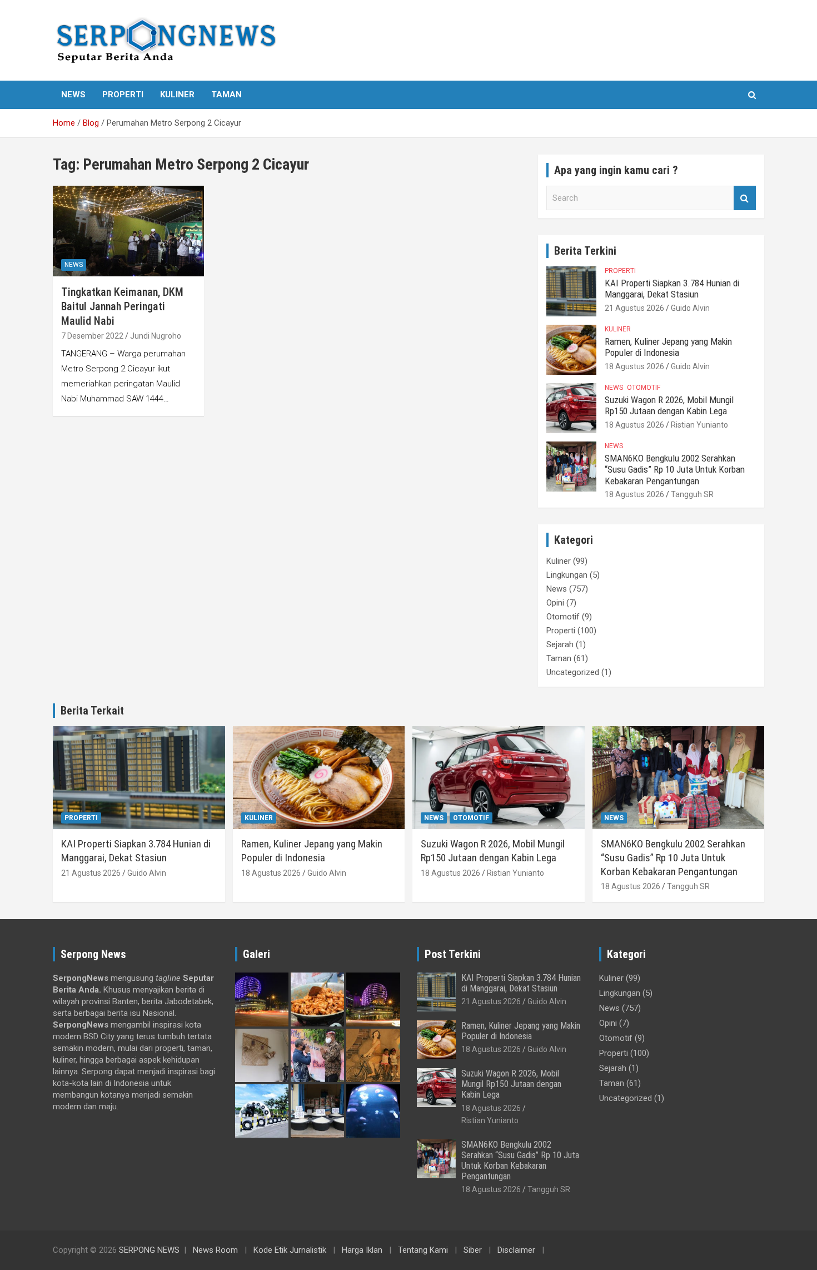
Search (745, 198)
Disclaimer (516, 1250)
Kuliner (177, 95)
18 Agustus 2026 (634, 366)
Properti (122, 95)
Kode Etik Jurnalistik (289, 1250)
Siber (473, 1250)
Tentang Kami (423, 1250)
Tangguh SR (692, 494)
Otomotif (643, 387)
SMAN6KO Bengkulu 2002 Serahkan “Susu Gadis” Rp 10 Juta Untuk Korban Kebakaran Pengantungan (675, 470)
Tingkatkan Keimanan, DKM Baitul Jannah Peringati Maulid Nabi (122, 306)
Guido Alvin (690, 308)
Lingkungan (566, 575)
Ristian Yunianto (699, 424)
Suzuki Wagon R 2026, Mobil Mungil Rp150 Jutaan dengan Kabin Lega (669, 405)
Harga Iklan (362, 1250)
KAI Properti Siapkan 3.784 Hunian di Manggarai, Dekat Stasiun (672, 288)
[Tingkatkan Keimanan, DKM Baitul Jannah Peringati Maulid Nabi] (128, 231)
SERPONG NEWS (149, 1250)
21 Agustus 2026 (634, 308)
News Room (215, 1250)
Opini (555, 603)
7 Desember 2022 (92, 335)
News (73, 95)
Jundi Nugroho (155, 335)
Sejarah (560, 644)
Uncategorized (572, 672)
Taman (226, 95)
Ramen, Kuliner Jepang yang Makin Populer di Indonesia (668, 347)
